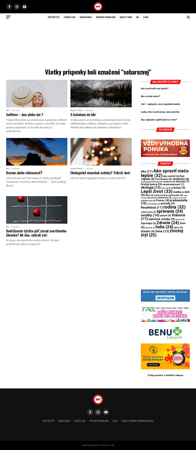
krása (179, 187)
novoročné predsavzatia (168, 195)
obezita (152, 198)
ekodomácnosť (173, 184)
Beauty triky (126, 17)
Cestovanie (163, 179)
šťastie (148, 231)
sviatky (150, 215)
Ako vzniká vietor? (150, 96)
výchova (180, 219)
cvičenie (169, 181)
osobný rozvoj (179, 198)
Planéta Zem (69, 17)
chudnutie (180, 179)
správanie (170, 211)
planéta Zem (148, 201)
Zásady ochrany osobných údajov (137, 420)
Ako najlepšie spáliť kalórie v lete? (159, 120)
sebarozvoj (148, 212)
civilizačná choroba (151, 182)
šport (178, 227)
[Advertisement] (98, 44)
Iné (137, 17)
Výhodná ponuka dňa (105, 17)
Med (149, 195)
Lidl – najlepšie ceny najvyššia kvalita (160, 104)
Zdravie (167, 222)
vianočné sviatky (161, 219)
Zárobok (150, 228)
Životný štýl (54, 17)
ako (147, 171)
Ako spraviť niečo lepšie (165, 173)
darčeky (182, 181)
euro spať (167, 188)
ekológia (150, 187)
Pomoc (162, 200)
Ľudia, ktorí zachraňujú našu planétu (160, 112)
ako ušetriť (171, 176)
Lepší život (157, 191)
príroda (168, 203)
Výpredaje (148, 223)
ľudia (164, 226)
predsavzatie (153, 204)
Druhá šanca (86, 17)
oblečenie (164, 197)
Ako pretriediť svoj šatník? (155, 88)
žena (162, 231)
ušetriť (165, 215)
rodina (174, 207)
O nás (145, 17)
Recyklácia (152, 207)
